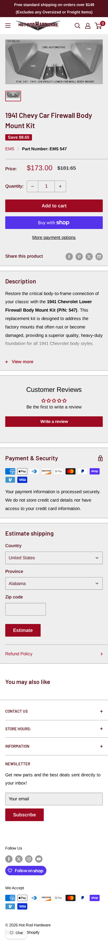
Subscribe (24, 814)
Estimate (23, 630)
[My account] (87, 26)
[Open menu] (7, 25)
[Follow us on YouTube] (38, 859)
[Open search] (77, 26)
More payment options (54, 237)
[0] (98, 26)
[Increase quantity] (60, 186)
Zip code (14, 597)
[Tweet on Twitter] (89, 256)
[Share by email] (99, 256)
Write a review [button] (54, 421)
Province (14, 571)
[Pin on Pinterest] (79, 256)
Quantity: (14, 186)
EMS (9, 149)
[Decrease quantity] (32, 186)
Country (13, 545)
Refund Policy (19, 653)
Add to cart (54, 205)
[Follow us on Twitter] (19, 859)
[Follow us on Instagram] (29, 859)
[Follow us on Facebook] (9, 859)
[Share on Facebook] (69, 256)
